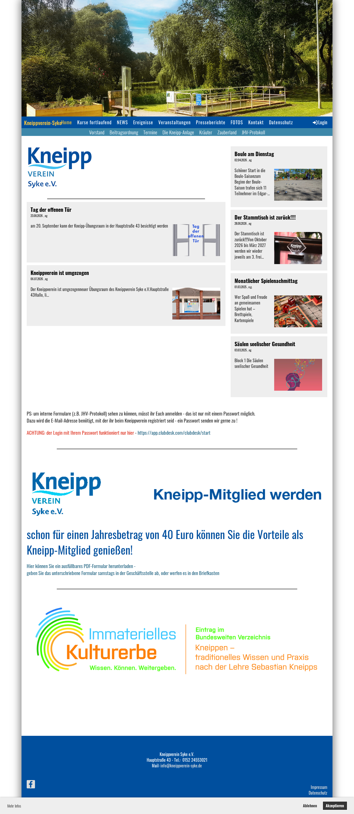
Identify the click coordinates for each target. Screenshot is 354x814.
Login (322, 122)
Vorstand (96, 132)
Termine (150, 132)
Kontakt (256, 122)
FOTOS (237, 122)
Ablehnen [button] (310, 805)
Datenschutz (281, 122)
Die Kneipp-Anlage (178, 132)
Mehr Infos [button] (14, 806)
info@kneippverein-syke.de (181, 765)
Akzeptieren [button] (335, 805)
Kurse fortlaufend (94, 122)
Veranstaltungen (174, 122)
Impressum (319, 787)
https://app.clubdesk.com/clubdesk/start (174, 432)
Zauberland (227, 132)
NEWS (122, 122)
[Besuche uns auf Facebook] (31, 785)
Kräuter (205, 132)
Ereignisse (143, 122)
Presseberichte (210, 122)
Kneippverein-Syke (43, 122)
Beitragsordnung (124, 132)
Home (66, 122)
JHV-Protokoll (253, 132)
